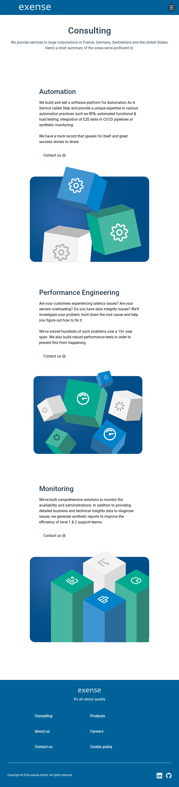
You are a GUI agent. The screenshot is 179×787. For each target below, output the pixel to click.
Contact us (52, 155)
